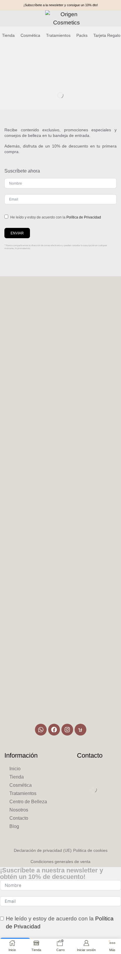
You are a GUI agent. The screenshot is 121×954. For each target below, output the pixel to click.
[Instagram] (67, 730)
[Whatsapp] (41, 730)
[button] (9, 17)
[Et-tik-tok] (80, 730)
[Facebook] (54, 730)
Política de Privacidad (83, 217)
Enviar (17, 233)
